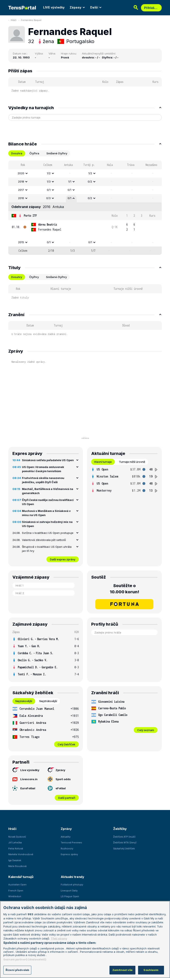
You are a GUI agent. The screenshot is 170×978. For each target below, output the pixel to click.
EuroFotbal (27, 788)
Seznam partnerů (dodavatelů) (24, 959)
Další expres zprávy (62, 559)
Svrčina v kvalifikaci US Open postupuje (47, 532)
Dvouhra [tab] (16, 153)
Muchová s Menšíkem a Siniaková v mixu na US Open (46, 513)
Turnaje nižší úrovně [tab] (132, 461)
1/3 (49, 181)
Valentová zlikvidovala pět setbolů (44, 540)
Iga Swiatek (14, 860)
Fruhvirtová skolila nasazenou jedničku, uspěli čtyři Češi (43, 480)
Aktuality (65, 836)
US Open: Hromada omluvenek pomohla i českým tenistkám (43, 469)
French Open (15, 890)
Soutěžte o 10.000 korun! (124, 588)
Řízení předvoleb (17, 970)
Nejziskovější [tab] (23, 701)
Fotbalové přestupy (72, 884)
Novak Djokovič (17, 836)
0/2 (90, 181)
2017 (21, 189)
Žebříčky (120, 829)
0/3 (48, 198)
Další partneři (66, 797)
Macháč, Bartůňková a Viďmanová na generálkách (47, 491)
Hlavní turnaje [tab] (103, 461)
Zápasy (75, 7)
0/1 (49, 189)
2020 (21, 173)
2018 (21, 181)
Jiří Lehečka (15, 842)
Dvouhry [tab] (16, 277)
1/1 (69, 181)
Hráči (13, 20)
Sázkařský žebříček (124, 848)
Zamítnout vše (122, 970)
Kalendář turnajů (20, 877)
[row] (85, 173)
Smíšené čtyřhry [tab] (56, 153)
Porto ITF (30, 215)
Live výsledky (29, 770)
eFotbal (61, 788)
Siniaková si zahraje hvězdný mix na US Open (47, 524)
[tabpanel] (85, 208)
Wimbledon (14, 896)
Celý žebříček (66, 744)
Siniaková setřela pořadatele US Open (48, 460)
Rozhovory (67, 848)
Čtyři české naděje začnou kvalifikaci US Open (48, 502)
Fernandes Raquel (31, 20)
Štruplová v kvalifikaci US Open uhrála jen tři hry (47, 548)
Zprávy (60, 770)
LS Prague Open (70, 896)
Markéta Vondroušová (20, 854)
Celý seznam (145, 730)
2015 (21, 242)
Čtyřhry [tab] (34, 277)
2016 (21, 198)
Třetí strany (59, 938)
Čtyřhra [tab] (34, 153)
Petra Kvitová (15, 848)
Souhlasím (150, 970)
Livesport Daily (69, 890)
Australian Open (17, 884)
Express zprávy (69, 854)
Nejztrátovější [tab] (48, 701)
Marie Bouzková (17, 866)
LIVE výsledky (54, 7)
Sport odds (63, 779)
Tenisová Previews (71, 842)
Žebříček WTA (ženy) (124, 842)
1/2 (49, 173)
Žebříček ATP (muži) (124, 836)
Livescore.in (29, 779)
